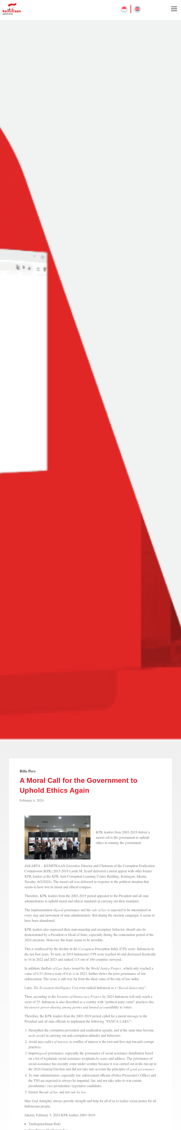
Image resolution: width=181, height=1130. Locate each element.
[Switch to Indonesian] (124, 9)
